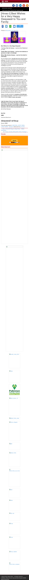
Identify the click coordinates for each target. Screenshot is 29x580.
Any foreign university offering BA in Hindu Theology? (15, 131)
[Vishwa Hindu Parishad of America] (14, 376)
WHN (17, 30)
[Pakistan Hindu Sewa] (14, 389)
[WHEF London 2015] (14, 406)
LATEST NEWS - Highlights (7, 126)
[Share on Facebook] (3, 26)
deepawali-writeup (9, 120)
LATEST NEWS (21, 125)
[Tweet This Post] (6, 26)
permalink (22, 126)
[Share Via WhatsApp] (10, 26)
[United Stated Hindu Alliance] (14, 504)
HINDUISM (14, 125)
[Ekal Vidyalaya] (14, 493)
